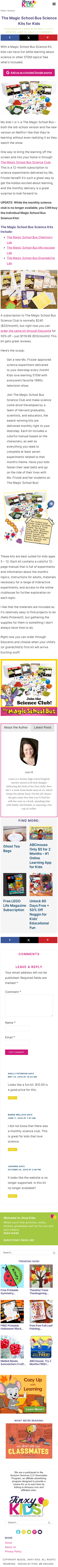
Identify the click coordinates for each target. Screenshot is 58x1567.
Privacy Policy (13, 1551)
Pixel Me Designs (43, 1564)
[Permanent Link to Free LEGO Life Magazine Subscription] (14, 894)
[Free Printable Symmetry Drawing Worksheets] (14, 1276)
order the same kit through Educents (26, 331)
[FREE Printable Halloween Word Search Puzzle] (14, 1312)
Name (10, 1022)
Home (3, 10)
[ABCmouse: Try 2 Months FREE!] (43, 1347)
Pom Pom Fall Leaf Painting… (41, 1327)
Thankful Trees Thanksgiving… (39, 1292)
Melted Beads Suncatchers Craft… (13, 1362)
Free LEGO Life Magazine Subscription (14, 905)
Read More (11, 1233)
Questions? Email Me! (19, 1240)
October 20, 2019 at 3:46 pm (24, 1169)
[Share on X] (28, 37)
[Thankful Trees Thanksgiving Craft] (43, 1276)
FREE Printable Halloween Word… (12, 1327)
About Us (10, 1547)
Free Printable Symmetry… (9, 1292)
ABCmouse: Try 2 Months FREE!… (40, 1362)
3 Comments (45, 32)
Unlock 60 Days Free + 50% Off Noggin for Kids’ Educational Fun (39, 914)
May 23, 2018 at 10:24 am (22, 1077)
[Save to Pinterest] (48, 37)
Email (10, 1037)
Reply (12, 1098)
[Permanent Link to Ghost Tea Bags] (14, 839)
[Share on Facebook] (10, 37)
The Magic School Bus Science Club (26, 162)
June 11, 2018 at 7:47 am (22, 1118)
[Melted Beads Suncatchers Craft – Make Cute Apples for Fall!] (14, 1347)
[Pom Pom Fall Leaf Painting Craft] (43, 1312)
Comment (13, 992)
